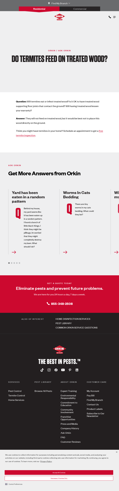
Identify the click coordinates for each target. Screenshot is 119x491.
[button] (14, 484)
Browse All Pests (43, 390)
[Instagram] (49, 370)
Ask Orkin (66, 432)
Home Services (16, 399)
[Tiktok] (42, 370)
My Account (93, 390)
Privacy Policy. (46, 461)
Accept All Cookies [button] (59, 472)
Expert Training (69, 390)
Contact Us (93, 404)
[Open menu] (114, 16)
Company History (70, 428)
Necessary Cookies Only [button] (59, 478)
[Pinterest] (70, 370)
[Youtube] (63, 370)
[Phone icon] (109, 16)
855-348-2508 (62, 303)
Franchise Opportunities (68, 418)
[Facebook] (56, 370)
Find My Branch (95, 399)
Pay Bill (90, 395)
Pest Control (14, 390)
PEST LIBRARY (64, 323)
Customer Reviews (71, 441)
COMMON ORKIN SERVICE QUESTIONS (77, 327)
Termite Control (16, 395)
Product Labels (95, 408)
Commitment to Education (69, 404)
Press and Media (69, 423)
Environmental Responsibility (68, 397)
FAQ (63, 437)
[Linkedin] (77, 370)
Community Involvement (67, 411)
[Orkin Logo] (59, 17)
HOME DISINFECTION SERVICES (73, 318)
